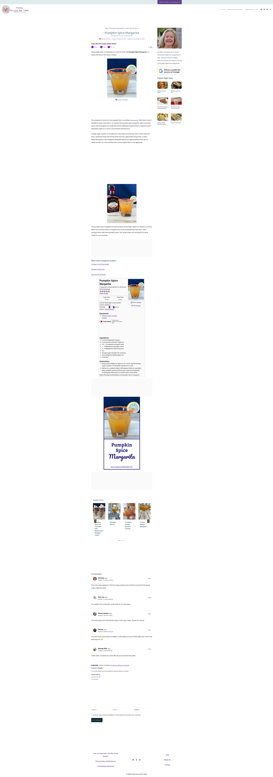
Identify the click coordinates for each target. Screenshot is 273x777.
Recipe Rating (95, 674)
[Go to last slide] (95, 521)
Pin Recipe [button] (137, 306)
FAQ (167, 755)
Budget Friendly (249, 9)
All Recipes (222, 9)
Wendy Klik (102, 648)
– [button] (109, 307)
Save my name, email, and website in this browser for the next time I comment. (117, 715)
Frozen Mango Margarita (143, 524)
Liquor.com (134, 120)
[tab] (121, 540)
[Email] (267, 9)
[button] (101, 291)
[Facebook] (261, 9)
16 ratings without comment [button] (119, 665)
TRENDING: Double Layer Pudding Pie (169, 2)
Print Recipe (137, 302)
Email (115, 710)
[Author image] (100, 39)
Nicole (100, 629)
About (256, 9)
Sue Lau (101, 597)
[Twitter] (136, 759)
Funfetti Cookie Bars (176, 122)
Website (136, 710)
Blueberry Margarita (98, 269)
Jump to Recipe (122, 100)
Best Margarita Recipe (98, 274)
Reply (149, 578)
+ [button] (113, 307)
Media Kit (167, 760)
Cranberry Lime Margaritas (100, 264)
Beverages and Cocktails (117, 35)
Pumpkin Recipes (128, 35)
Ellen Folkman (106, 39)
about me (176, 63)
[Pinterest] (264, 9)
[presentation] (99, 511)
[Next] (148, 521)
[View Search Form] (270, 9)
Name (94, 710)
